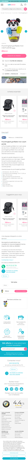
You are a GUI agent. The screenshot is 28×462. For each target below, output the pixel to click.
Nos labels (4, 435)
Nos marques (17, 417)
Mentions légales (18, 418)
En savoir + (23, 74)
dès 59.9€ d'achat (7, 323)
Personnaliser (14, 453)
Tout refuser (14, 456)
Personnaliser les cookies (6, 421)
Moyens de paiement (6, 426)
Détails (13, 48)
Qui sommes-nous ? (19, 414)
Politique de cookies (6, 422)
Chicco (4, 43)
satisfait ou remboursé (7, 337)
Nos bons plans (18, 415)
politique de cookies (19, 450)
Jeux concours (17, 435)
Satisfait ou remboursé (6, 429)
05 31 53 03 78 (21, 338)
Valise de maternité (18, 437)
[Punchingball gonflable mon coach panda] (5, 304)
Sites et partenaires (5, 433)
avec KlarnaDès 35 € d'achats (21, 323)
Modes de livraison (5, 424)
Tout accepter (14, 458)
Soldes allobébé (18, 423)
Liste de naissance (18, 432)
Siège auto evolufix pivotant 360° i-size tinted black (8, 116)
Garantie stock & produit (6, 427)
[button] (2, 31)
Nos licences (4, 437)
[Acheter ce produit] (15, 111)
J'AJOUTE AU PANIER (21, 291)
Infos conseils (17, 434)
